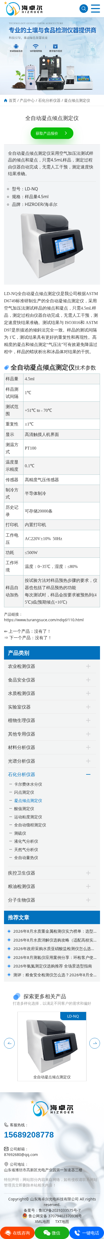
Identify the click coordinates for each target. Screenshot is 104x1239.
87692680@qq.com (21, 1154)
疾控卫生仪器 (21, 873)
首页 (12, 100)
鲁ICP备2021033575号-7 (60, 1210)
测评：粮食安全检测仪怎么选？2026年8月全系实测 (55, 975)
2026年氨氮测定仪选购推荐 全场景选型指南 (52, 966)
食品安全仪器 (21, 680)
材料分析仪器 (21, 747)
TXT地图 (62, 1221)
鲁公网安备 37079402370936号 (55, 1215)
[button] (9, 1043)
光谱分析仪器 (21, 761)
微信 (56, 1233)
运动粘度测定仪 (28, 816)
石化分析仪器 (49, 100)
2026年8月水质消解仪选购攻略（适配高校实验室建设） (55, 940)
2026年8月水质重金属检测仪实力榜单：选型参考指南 (55, 931)
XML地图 (42, 1221)
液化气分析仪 (26, 841)
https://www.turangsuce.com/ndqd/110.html (44, 619)
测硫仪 (20, 833)
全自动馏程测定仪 (30, 824)
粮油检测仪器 (21, 886)
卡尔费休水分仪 (28, 784)
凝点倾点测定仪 (77, 100)
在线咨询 (21, 1233)
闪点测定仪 (24, 792)
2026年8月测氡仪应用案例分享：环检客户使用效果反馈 (55, 958)
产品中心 (27, 100)
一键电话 (90, 1233)
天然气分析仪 (26, 849)
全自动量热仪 (26, 857)
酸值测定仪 (24, 808)
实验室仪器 (19, 707)
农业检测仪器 (21, 666)
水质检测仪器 (21, 693)
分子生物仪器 (21, 900)
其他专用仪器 (21, 734)
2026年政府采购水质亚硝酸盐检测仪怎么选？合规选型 (54, 949)
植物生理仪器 (21, 720)
